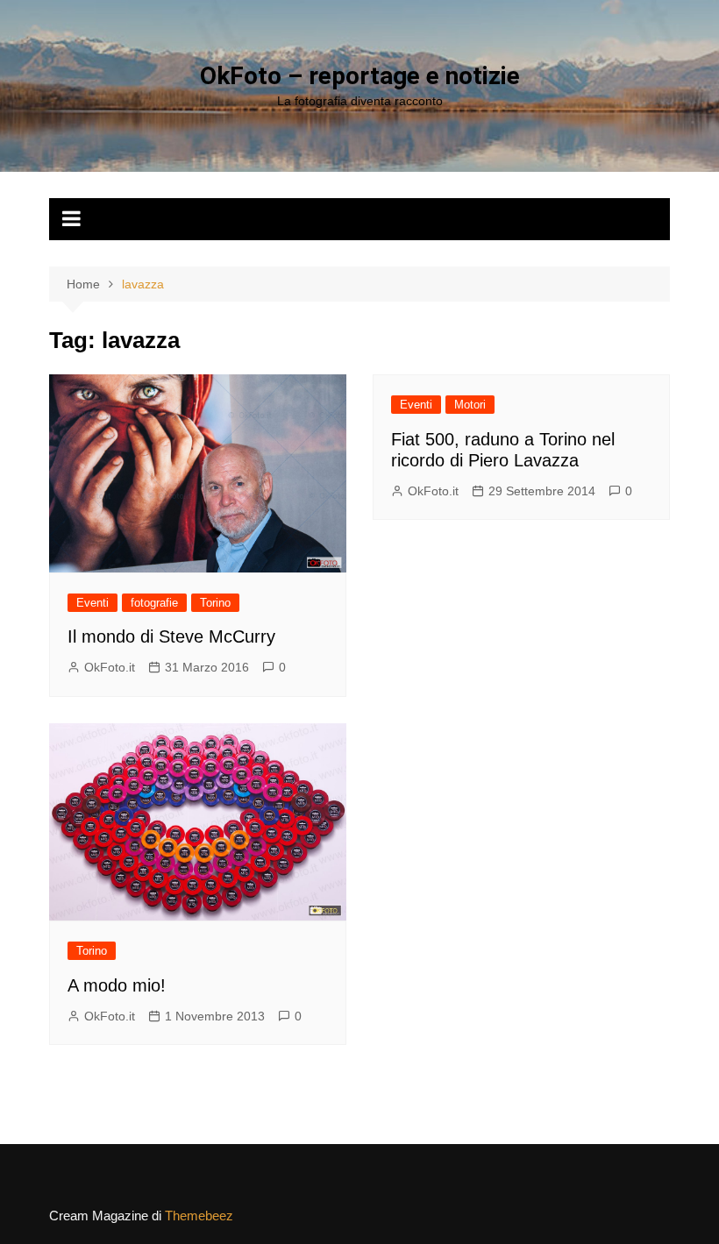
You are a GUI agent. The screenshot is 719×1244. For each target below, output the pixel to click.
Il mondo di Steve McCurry (171, 636)
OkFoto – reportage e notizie (360, 75)
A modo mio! (117, 985)
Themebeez (199, 1215)
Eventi (92, 602)
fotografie (154, 602)
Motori (470, 404)
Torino (215, 602)
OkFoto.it (109, 667)
